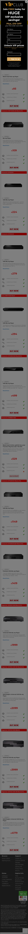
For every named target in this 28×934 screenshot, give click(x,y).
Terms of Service (12, 66)
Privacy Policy (14, 65)
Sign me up (15, 59)
